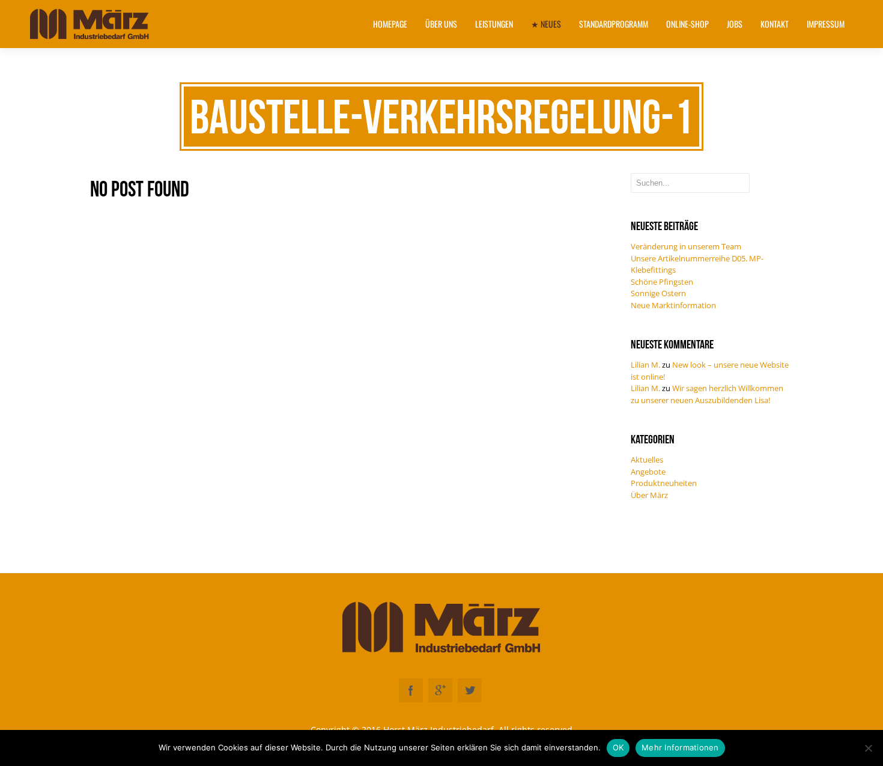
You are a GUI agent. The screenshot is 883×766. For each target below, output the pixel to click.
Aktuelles (647, 459)
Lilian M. (645, 364)
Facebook (411, 690)
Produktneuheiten (664, 483)
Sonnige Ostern (658, 293)
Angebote (648, 471)
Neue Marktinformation (673, 305)
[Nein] (868, 748)
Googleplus (440, 690)
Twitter (470, 690)
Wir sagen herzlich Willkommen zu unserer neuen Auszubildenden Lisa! (707, 394)
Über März (649, 495)
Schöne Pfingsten (662, 281)
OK (618, 747)
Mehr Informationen (680, 747)
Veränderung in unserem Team (686, 246)
